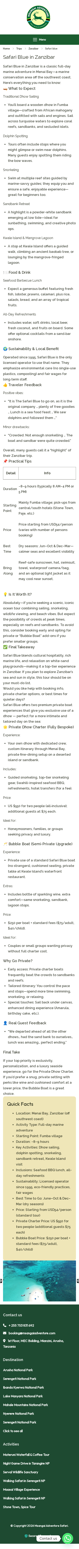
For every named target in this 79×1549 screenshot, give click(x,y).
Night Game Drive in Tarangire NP (26, 1463)
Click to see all (13, 1431)
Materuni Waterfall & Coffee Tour (26, 1455)
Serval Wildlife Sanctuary (20, 1472)
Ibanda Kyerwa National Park (23, 1387)
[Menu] (35, 39)
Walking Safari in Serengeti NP (24, 1481)
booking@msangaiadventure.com (32, 1333)
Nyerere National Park (18, 1413)
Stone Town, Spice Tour (19, 1507)
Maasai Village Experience (21, 1489)
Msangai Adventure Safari (51, 1526)
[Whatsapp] (67, 1538)
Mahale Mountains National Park (25, 1405)
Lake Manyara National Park (23, 1396)
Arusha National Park (18, 1370)
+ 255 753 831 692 (21, 1325)
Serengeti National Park (19, 1379)
